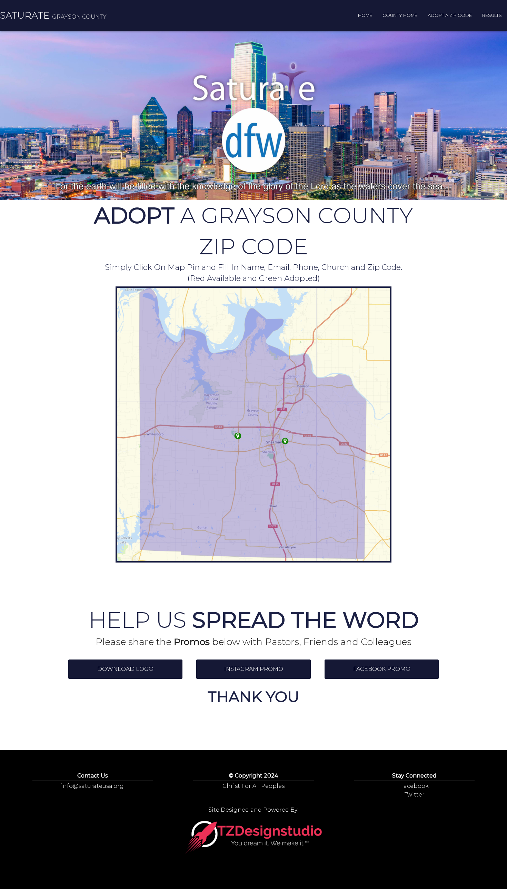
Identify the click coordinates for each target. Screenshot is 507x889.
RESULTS (492, 15)
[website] (285, 441)
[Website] (253, 837)
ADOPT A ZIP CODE (450, 15)
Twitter (415, 794)
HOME (365, 15)
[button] (125, 669)
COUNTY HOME (399, 15)
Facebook (414, 786)
